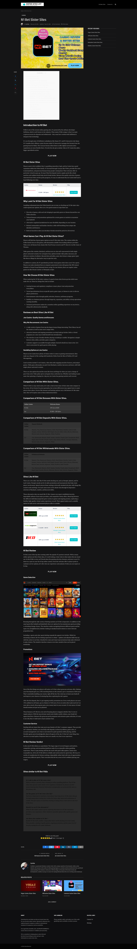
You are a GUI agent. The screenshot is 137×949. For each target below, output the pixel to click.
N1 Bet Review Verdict (34, 115)
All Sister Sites (102, 4)
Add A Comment (52, 902)
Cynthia (27, 24)
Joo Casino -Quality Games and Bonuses (41, 89)
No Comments (57, 24)
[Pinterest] (15, 88)
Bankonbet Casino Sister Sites (95, 42)
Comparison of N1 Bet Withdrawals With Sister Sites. (42, 102)
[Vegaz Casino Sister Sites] (30, 885)
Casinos (24, 15)
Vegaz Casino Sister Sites (28, 893)
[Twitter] (15, 80)
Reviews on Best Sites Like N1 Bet (42, 87)
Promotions (33, 111)
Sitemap (89, 923)
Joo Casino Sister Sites (59, 195)
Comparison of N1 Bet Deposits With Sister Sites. (41, 100)
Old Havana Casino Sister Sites (41, 856)
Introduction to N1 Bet (31, 76)
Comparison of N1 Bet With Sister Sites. (38, 96)
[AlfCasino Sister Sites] (52, 885)
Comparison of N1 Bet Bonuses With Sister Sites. (41, 98)
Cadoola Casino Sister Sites (72, 893)
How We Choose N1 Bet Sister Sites (37, 85)
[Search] (115, 4)
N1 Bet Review (31, 107)
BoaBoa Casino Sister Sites (94, 45)
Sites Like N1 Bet (32, 104)
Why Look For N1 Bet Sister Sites (36, 81)
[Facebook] (15, 76)
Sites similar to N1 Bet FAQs (35, 118)
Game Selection (34, 109)
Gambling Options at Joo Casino (39, 94)
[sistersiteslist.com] (32, 4)
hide (44, 73)
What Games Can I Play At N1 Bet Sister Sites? (40, 83)
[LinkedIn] (15, 84)
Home (22, 10)
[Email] (15, 92)
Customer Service (35, 113)
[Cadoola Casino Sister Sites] (73, 885)
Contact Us (109, 4)
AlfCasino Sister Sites (48, 893)
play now (52, 156)
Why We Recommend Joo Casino (39, 91)
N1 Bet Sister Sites (32, 78)
